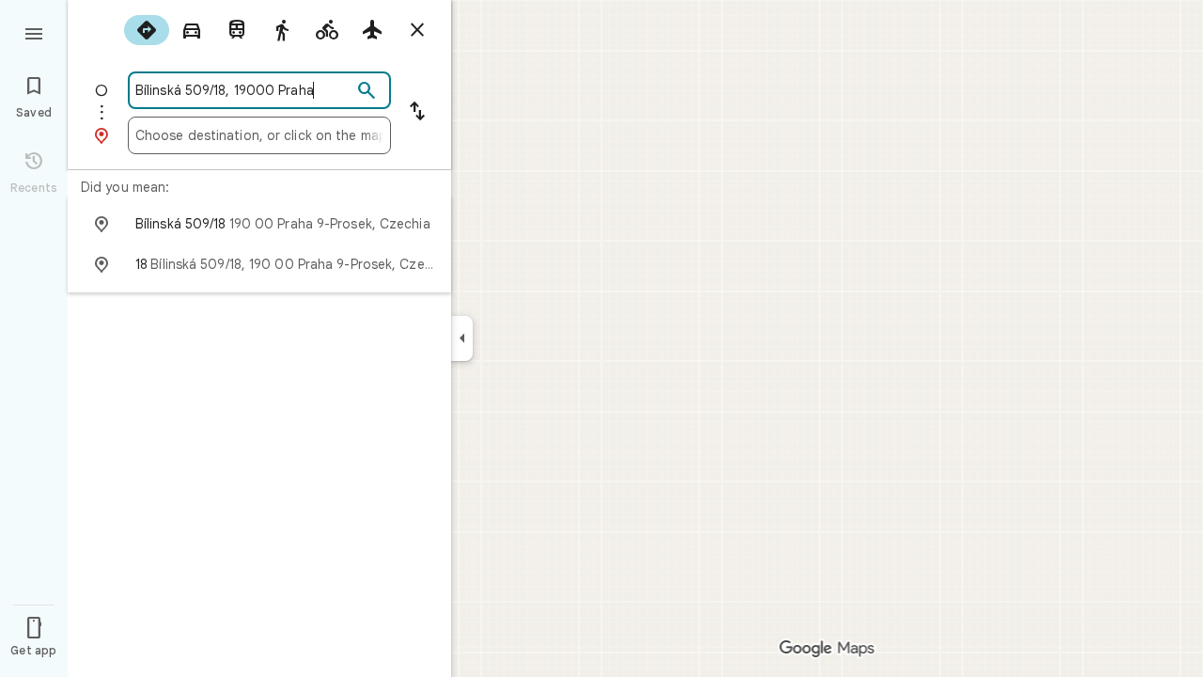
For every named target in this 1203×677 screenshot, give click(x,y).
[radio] (146, 30)
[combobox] (243, 90)
